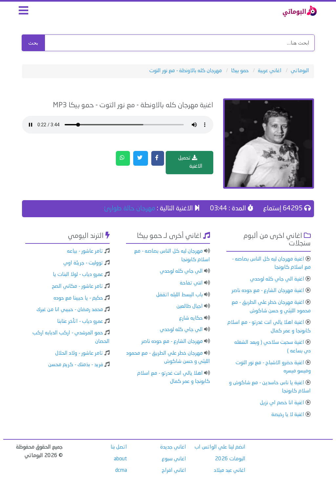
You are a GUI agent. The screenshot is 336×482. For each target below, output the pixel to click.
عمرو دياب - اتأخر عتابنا (80, 321)
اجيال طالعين (190, 306)
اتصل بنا (119, 447)
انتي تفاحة (191, 283)
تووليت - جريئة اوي (83, 263)
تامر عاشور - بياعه (85, 251)
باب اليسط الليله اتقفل (179, 295)
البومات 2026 (230, 459)
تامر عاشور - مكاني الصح (77, 286)
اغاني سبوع (174, 459)
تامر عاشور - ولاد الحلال (79, 353)
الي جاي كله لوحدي (181, 271)
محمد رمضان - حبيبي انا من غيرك (69, 309)
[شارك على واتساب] (123, 158)
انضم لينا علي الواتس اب (220, 447)
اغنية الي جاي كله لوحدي (277, 279)
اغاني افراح (174, 470)
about (120, 459)
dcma (121, 470)
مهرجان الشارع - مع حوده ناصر (172, 341)
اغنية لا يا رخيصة (287, 414)
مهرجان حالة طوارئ (129, 208)
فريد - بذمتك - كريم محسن (75, 364)
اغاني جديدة (173, 447)
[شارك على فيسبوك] (157, 158)
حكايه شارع (191, 318)
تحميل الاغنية (190, 162)
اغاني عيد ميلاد (229, 470)
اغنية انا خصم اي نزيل (282, 403)
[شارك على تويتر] (140, 158)
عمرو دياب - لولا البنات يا (78, 274)
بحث (33, 43)
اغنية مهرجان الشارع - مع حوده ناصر (268, 290)
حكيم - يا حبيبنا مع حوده (78, 298)
